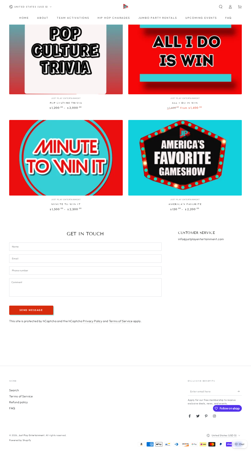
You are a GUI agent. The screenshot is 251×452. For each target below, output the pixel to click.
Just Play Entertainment (31, 435)
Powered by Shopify (20, 440)
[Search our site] (220, 7)
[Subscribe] (240, 391)
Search (14, 390)
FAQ (12, 408)
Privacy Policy (92, 321)
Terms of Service (121, 321)
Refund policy (18, 402)
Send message (31, 310)
